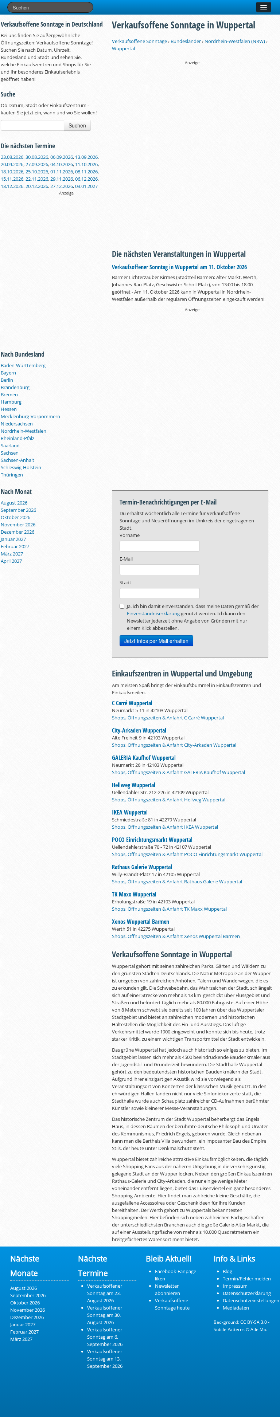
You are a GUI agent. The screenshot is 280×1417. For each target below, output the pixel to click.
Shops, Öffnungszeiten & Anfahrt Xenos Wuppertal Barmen (176, 936)
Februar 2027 (15, 546)
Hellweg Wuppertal (133, 785)
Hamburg (11, 402)
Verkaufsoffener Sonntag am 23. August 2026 (104, 1293)
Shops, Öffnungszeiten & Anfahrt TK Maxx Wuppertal (169, 909)
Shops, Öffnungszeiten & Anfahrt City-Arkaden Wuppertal (174, 745)
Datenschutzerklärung (247, 1293)
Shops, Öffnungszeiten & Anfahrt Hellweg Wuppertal (168, 799)
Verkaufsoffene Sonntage (139, 41)
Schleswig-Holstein (21, 467)
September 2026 (18, 510)
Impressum (235, 1286)
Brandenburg (15, 387)
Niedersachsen (17, 423)
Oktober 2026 (15, 517)
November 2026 (18, 524)
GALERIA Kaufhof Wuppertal (144, 758)
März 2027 (12, 553)
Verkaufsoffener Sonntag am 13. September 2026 (104, 1358)
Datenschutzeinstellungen (251, 1300)
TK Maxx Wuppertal (134, 894)
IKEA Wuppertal (130, 812)
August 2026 (14, 502)
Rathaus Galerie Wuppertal (142, 867)
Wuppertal (123, 48)
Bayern (8, 372)
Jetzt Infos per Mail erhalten (156, 640)
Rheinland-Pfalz (17, 438)
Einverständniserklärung (153, 613)
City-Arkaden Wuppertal (139, 730)
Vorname (130, 535)
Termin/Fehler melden (247, 1278)
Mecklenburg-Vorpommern (30, 416)
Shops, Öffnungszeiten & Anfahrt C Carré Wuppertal (168, 717)
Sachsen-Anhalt (17, 460)
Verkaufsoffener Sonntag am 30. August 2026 (104, 1315)
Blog (227, 1271)
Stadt (125, 582)
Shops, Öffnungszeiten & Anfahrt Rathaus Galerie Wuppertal (177, 881)
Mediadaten (236, 1307)
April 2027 (11, 561)
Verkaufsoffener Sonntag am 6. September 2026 (104, 1336)
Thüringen (12, 474)
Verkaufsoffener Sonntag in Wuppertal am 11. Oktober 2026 (179, 267)
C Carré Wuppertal (132, 703)
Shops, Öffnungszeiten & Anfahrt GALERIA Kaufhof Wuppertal (178, 772)
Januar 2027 (13, 539)
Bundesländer (186, 41)
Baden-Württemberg (23, 365)
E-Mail (126, 559)
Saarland (10, 445)
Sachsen (10, 453)
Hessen (9, 409)
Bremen (9, 394)
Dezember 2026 (17, 532)
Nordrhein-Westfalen (23, 431)
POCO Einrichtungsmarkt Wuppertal (152, 840)
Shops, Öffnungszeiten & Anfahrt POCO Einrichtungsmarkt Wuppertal (187, 854)
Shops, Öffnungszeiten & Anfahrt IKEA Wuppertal (165, 827)
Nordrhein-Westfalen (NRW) (235, 41)
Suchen (77, 125)
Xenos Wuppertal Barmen (140, 922)
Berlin (7, 380)
